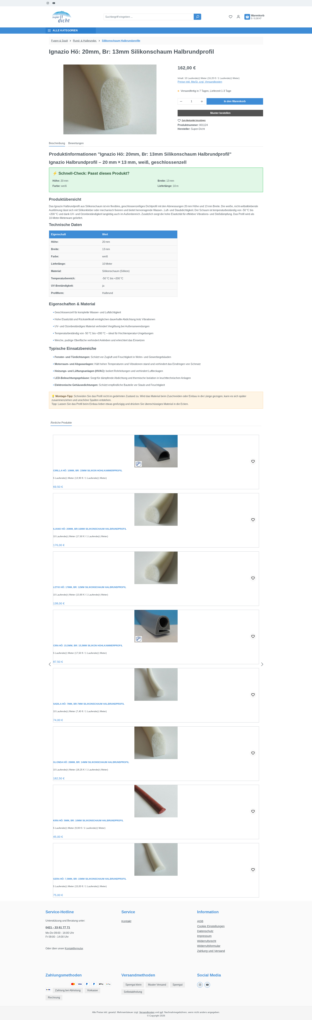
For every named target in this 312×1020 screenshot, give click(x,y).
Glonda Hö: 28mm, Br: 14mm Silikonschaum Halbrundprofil (91, 762)
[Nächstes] (262, 664)
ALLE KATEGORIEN (65, 30)
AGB (200, 921)
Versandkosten (147, 1012)
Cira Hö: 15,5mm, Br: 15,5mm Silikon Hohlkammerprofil (88, 645)
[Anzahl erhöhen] (202, 101)
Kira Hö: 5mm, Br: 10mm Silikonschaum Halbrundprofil (88, 820)
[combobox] (149, 17)
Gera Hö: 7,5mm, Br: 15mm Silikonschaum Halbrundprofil (89, 879)
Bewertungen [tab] (76, 143)
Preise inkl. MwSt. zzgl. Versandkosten (200, 81)
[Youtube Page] (54, 3)
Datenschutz (205, 931)
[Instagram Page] (48, 3)
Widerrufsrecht (206, 941)
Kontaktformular (74, 948)
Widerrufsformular (208, 946)
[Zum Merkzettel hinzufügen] (253, 461)
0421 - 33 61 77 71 (58, 927)
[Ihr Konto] (238, 16)
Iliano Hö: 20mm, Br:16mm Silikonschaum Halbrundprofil (90, 529)
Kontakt (126, 921)
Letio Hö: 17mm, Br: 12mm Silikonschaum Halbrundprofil (89, 587)
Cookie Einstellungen (211, 926)
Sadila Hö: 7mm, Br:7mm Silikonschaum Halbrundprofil (88, 704)
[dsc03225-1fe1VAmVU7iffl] (109, 99)
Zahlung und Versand (211, 951)
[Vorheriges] (49, 664)
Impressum (204, 936)
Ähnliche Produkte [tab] (61, 422)
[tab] (57, 143)
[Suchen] (197, 17)
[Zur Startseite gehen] (62, 16)
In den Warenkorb (235, 101)
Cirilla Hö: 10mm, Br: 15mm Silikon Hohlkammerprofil (87, 470)
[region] (110, 99)
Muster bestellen (220, 113)
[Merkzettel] (230, 16)
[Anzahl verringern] (181, 101)
